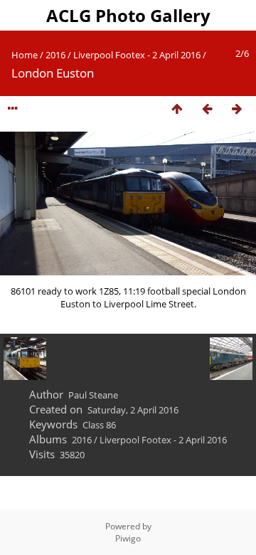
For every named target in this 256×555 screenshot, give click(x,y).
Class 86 (99, 424)
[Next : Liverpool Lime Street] (237, 109)
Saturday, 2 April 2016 (132, 409)
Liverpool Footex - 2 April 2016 (137, 54)
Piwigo (128, 538)
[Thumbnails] (177, 109)
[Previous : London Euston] (207, 109)
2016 (55, 54)
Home (24, 54)
